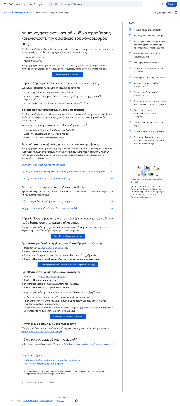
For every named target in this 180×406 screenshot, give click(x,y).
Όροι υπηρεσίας (46, 401)
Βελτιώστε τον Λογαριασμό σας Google (53, 13)
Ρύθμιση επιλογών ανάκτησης (147, 62)
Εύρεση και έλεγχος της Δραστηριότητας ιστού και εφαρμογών (145, 113)
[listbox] (64, 401)
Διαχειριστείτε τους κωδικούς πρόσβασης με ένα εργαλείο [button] (49, 208)
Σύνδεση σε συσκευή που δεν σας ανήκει (148, 124)
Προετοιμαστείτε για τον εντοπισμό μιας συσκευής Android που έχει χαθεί (150, 103)
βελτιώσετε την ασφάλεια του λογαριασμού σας (87, 344)
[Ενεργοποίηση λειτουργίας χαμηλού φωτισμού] (76, 401)
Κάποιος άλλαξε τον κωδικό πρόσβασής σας (146, 94)
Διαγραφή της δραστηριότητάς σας (150, 77)
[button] (5, 4)
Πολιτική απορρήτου (30, 401)
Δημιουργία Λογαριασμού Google (148, 36)
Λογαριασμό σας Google (52, 248)
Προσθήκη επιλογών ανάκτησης (68, 236)
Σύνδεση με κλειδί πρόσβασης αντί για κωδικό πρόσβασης (52, 360)
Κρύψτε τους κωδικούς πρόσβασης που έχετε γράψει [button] (47, 201)
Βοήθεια (133, 23)
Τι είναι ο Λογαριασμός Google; (147, 30)
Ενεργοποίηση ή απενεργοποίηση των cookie (148, 70)
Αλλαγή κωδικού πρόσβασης (67, 74)
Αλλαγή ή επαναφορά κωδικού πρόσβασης (147, 85)
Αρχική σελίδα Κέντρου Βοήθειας (18, 13)
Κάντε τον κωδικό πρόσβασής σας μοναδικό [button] (43, 165)
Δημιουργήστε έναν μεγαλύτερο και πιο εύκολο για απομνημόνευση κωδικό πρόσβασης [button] (63, 171)
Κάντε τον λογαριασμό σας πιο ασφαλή (43, 364)
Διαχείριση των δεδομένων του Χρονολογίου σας (147, 55)
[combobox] (99, 4)
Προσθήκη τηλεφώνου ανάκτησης (67, 316)
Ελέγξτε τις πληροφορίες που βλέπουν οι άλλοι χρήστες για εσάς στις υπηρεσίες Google (149, 140)
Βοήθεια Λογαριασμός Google (25, 4)
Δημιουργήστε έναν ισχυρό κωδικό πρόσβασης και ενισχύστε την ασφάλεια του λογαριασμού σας (150, 44)
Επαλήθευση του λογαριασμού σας (149, 131)
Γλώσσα (62, 397)
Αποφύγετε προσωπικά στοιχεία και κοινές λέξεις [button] (45, 178)
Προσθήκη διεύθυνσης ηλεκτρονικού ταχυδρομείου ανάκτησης (68, 264)
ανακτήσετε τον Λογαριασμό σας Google (41, 331)
